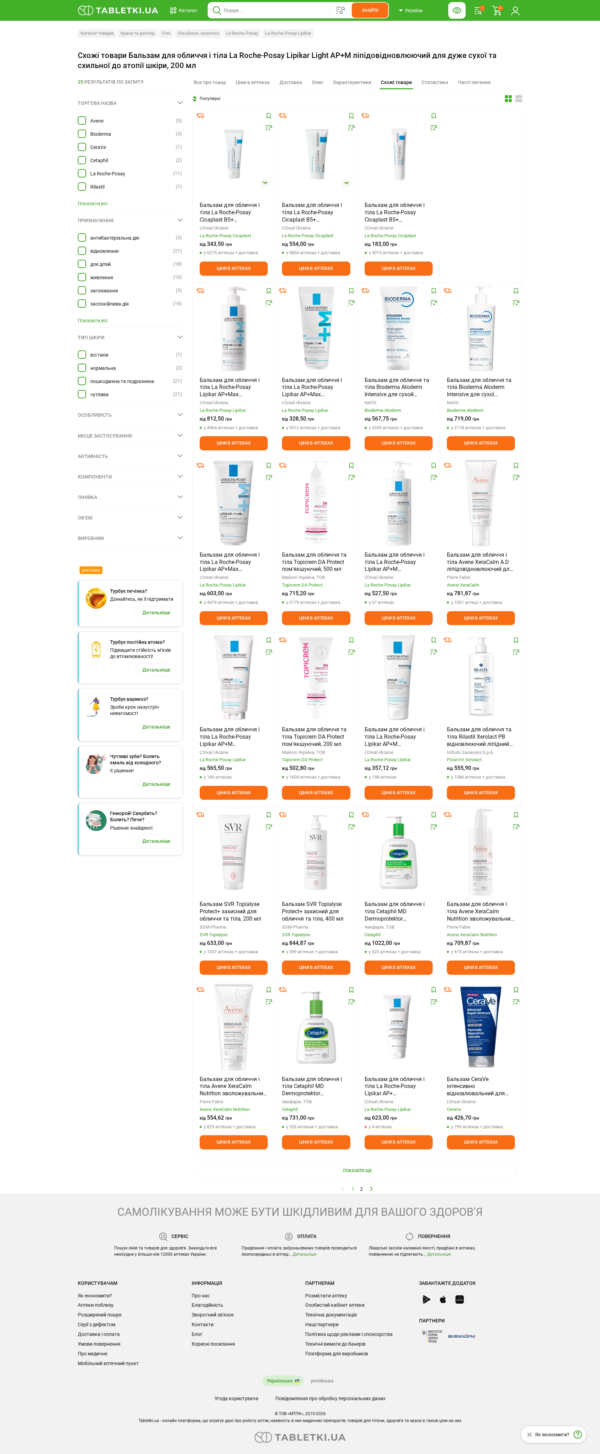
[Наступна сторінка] (371, 1189)
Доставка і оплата (99, 1334)
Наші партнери (322, 1324)
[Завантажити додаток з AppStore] (443, 1299)
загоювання (104, 290)
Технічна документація (331, 1315)
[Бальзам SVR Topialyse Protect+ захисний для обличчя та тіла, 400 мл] (315, 852)
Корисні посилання (213, 1344)
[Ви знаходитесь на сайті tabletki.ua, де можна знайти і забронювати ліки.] (118, 10)
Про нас (201, 1295)
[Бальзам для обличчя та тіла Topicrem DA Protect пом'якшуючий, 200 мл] (316, 677)
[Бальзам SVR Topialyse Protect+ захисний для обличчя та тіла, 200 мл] (233, 852)
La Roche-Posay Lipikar (288, 33)
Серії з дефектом (96, 1324)
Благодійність (207, 1305)
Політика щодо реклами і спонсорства (349, 1334)
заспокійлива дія (109, 304)
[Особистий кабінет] (515, 10)
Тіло (165, 33)
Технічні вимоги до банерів (335, 1344)
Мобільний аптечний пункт (108, 1363)
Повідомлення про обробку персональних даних (330, 1398)
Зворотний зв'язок (213, 1315)
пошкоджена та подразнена (122, 381)
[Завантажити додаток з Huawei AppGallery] (459, 1299)
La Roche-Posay (242, 33)
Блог (197, 1334)
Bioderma (100, 134)
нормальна (103, 368)
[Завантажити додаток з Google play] (426, 1299)
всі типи (99, 355)
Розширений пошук (100, 1315)
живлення (101, 277)
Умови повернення (99, 1344)
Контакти (203, 1324)
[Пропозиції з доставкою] (200, 115)
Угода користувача (236, 1398)
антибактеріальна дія (114, 238)
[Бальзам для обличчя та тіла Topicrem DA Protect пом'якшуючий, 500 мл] (316, 502)
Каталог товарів (97, 33)
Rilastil (97, 187)
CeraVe (98, 147)
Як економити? (95, 1295)
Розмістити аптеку (326, 1295)
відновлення (104, 251)
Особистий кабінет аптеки (335, 1305)
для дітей (100, 264)
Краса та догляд (137, 33)
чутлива (99, 394)
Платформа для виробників (336, 1353)
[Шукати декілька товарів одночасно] (340, 10)
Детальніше (304, 1254)
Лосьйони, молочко (198, 33)
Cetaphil (99, 160)
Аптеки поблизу (96, 1305)
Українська (280, 1381)
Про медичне (92, 1353)
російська (322, 1381)
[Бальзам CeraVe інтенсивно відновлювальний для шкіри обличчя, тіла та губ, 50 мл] (480, 1027)
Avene (96, 121)
